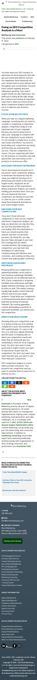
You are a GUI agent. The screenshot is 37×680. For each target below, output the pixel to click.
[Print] (12, 386)
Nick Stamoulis (18, 35)
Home (3, 9)
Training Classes (8, 583)
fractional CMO (24, 446)
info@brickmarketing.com (13, 520)
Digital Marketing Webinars (12, 626)
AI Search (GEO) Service (10, 559)
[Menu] (3, 3)
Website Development (10, 575)
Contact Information (9, 606)
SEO (24, 9)
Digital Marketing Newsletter (12, 637)
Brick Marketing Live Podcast (12, 629)
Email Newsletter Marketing (12, 572)
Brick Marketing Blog (14, 9)
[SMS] (5, 386)
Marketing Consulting (9, 577)
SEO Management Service (11, 556)
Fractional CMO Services (11, 580)
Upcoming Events (8, 611)
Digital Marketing (11, 17)
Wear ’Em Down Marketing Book (14, 640)
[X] (19, 382)
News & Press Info (8, 608)
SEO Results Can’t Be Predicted (13, 490)
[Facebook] (12, 382)
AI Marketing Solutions (10, 569)
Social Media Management (11, 564)
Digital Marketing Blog (10, 632)
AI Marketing (27, 21)
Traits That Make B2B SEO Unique (14, 472)
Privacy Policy (7, 614)
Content (24, 17)
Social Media (11, 21)
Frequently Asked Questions (12, 603)
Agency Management (9, 600)
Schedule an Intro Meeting (12, 541)
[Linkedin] (5, 382)
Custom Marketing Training (12, 585)
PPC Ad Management (9, 567)
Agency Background (9, 598)
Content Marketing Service (11, 561)
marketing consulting (11, 435)
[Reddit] (26, 382)
